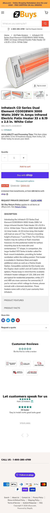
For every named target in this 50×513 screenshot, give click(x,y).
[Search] (45, 24)
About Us (15, 497)
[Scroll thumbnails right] (46, 95)
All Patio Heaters (20, 35)
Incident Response (29, 503)
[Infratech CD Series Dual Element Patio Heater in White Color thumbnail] (6, 95)
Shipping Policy (33, 500)
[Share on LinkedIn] (13, 320)
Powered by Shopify (25, 508)
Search (6, 497)
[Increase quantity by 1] (23, 157)
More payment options (25, 181)
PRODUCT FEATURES (14, 300)
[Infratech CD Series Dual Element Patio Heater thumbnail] (22, 95)
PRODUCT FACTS (12, 308)
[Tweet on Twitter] (8, 320)
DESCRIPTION (10, 214)
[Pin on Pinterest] (18, 320)
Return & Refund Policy (16, 500)
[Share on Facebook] (3, 320)
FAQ (40, 503)
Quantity (4, 152)
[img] (25, 399)
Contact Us (26, 497)
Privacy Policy (38, 497)
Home (6, 35)
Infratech (8, 130)
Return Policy (20, 207)
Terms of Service (14, 503)
